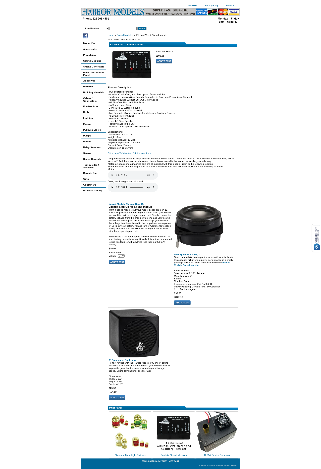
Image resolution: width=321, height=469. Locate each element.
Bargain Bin (90, 173)
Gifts (86, 179)
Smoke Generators (93, 66)
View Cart (230, 5)
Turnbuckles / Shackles (91, 166)
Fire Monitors (90, 106)
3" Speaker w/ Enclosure (122, 360)
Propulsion (89, 55)
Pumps (87, 135)
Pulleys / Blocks (92, 129)
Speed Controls (92, 159)
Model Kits (89, 43)
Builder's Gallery (92, 190)
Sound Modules (125, 35)
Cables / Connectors (90, 99)
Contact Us (89, 184)
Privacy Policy (211, 5)
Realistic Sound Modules (174, 455)
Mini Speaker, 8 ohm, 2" (187, 254)
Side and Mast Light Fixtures (130, 455)
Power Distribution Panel (93, 73)
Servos (87, 153)
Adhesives (89, 80)
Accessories (90, 49)
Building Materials (93, 92)
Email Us (192, 5)
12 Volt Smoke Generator (217, 455)
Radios (87, 141)
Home (111, 35)
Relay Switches (92, 147)
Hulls (86, 112)
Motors (87, 124)
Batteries (88, 86)
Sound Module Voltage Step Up (126, 204)
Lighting (88, 118)
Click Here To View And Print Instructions (129, 153)
